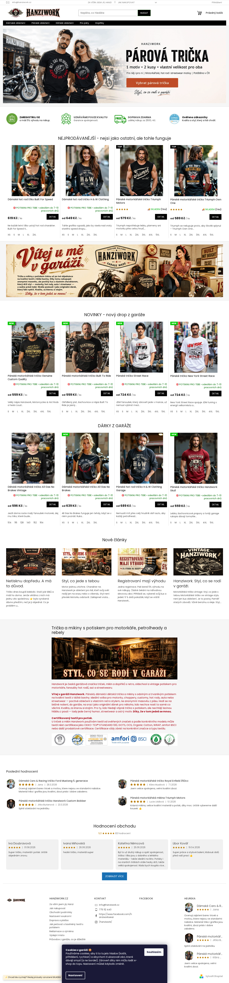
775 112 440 (105, 909)
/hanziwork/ (105, 921)
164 (41, 522)
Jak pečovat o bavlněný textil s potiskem (66, 926)
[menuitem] (15, 23)
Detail (52, 216)
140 (28, 522)
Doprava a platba (58, 920)
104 (9, 522)
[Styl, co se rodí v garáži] (115, 658)
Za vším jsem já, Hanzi (100, 2)
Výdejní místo (57, 935)
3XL (95, 234)
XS (9, 234)
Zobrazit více (114, 876)
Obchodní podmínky (60, 912)
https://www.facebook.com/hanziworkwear (115, 916)
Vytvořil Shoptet (214, 976)
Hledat (144, 12)
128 (22, 522)
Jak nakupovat (126, 2)
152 (35, 522)
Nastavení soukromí (60, 916)
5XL (157, 234)
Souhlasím (154, 952)
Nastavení (75, 975)
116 (15, 522)
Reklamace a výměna (61, 931)
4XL (151, 234)
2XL (34, 234)
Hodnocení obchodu (114, 826)
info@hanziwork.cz (109, 904)
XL (28, 234)
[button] (20, 66)
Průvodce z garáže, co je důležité (67, 939)
